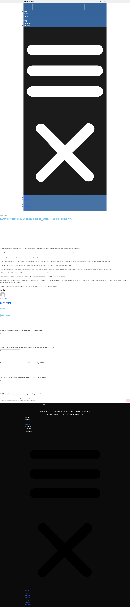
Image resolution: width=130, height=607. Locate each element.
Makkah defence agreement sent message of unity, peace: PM (21, 394)
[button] (65, 111)
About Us (26, 20)
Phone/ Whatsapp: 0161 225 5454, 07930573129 (65, 414)
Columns (25, 18)
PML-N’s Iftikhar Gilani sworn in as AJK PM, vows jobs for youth (23, 377)
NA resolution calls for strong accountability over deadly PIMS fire (23, 363)
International (27, 15)
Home (25, 11)
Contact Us (26, 23)
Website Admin (3, 298)
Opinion (25, 16)
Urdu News (26, 25)
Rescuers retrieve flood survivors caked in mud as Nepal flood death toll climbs (27, 347)
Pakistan (26, 13)
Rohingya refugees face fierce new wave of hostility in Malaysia (21, 330)
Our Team (26, 22)
